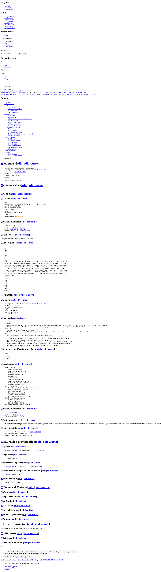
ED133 (74, 92)
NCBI (17, 225)
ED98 (78, 92)
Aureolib (7, 474)
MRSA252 (32, 94)
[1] (1, 546)
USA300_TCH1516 (85, 94)
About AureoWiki (9, 568)
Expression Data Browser (14, 466)
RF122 (61, 94)
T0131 (69, 94)
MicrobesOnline (25, 230)
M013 (27, 94)
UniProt (22, 416)
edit (19, 163)
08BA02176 (51, 92)
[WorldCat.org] (21, 557)
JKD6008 (11, 94)
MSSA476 (46, 94)
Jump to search (16, 91)
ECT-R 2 (69, 92)
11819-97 (57, 92)
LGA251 (23, 94)
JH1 (5, 94)
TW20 (77, 94)
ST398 (65, 94)
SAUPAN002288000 (20, 172)
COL (9, 92)
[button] (1, 12)
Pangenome (4, 92)
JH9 (7, 94)
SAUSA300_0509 (36, 450)
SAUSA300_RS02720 (38, 170)
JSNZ (40, 92)
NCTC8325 (17, 92)
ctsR (16, 450)
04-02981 (44, 92)
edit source (31, 163)
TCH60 (73, 94)
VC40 (93, 94)
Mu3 (54, 94)
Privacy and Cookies (10, 566)
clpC (45, 450)
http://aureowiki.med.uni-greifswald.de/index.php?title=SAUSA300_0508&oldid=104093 (37, 560)
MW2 (51, 94)
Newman (24, 92)
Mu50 (57, 94)
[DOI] (28, 557)
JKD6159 (17, 94)
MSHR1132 (39, 94)
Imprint (6, 569)
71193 (65, 92)
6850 (61, 92)
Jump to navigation (6, 91)
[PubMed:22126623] (10, 557)
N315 (12, 92)
